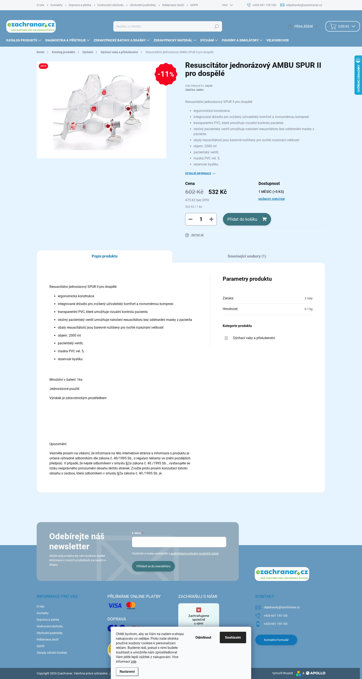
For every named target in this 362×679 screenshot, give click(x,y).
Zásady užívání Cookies (52, 652)
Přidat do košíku (242, 219)
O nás (40, 5)
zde (133, 662)
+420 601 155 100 (275, 615)
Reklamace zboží (173, 5)
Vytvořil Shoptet (282, 673)
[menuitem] (24, 40)
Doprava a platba (80, 5)
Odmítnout (203, 637)
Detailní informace (198, 173)
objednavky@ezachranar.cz (282, 607)
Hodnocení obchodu (110, 5)
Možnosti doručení (272, 199)
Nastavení (127, 672)
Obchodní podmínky (143, 5)
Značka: (194, 89)
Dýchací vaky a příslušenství (254, 338)
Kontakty (56, 5)
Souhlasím (233, 637)
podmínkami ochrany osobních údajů (195, 553)
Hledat (216, 26)
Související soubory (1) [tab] (247, 256)
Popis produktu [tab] (105, 256)
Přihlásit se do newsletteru (153, 566)
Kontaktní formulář (276, 640)
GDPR (194, 5)
